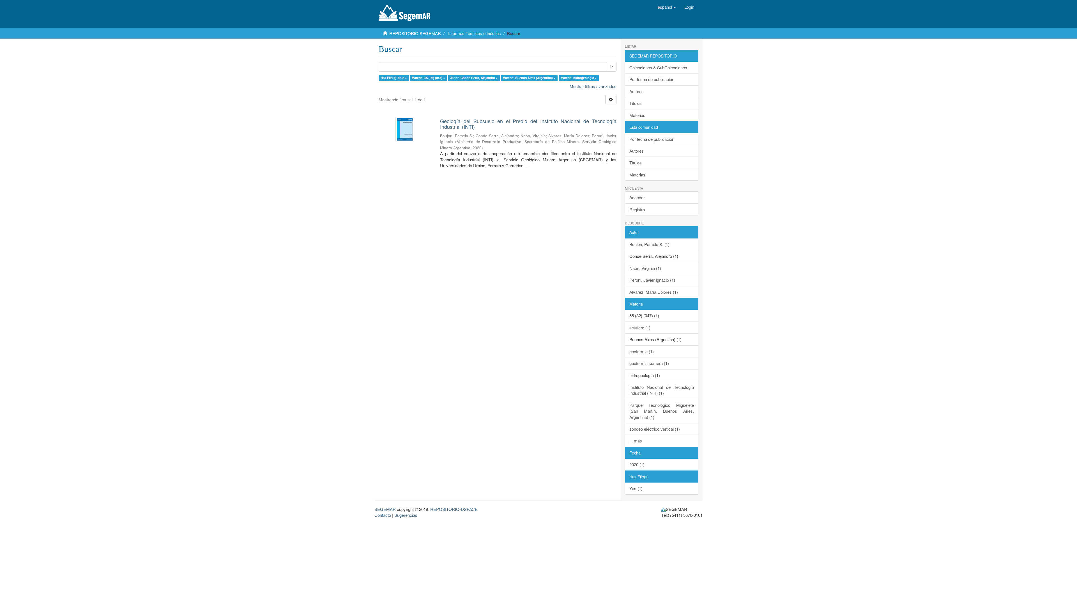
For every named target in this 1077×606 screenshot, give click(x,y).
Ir (611, 67)
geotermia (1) (641, 351)
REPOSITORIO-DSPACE (454, 509)
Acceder (637, 197)
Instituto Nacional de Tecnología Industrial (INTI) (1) (661, 390)
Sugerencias (405, 515)
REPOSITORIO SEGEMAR (415, 33)
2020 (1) (637, 464)
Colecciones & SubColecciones (658, 67)
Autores (636, 91)
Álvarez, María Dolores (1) (653, 292)
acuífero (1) (639, 327)
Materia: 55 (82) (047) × (428, 77)
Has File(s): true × (394, 77)
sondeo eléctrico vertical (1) (654, 429)
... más (635, 441)
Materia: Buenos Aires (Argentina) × (529, 77)
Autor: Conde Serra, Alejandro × (474, 77)
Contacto (382, 515)
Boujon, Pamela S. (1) (649, 244)
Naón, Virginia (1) (645, 268)
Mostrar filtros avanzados (593, 86)
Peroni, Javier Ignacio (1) (652, 280)
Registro (637, 209)
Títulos (635, 103)
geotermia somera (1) (649, 363)
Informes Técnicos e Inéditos (474, 33)
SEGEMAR (385, 509)
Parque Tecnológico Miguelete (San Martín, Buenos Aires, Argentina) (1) (661, 411)
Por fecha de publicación (651, 79)
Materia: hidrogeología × (579, 77)
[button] (666, 7)
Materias (637, 115)
